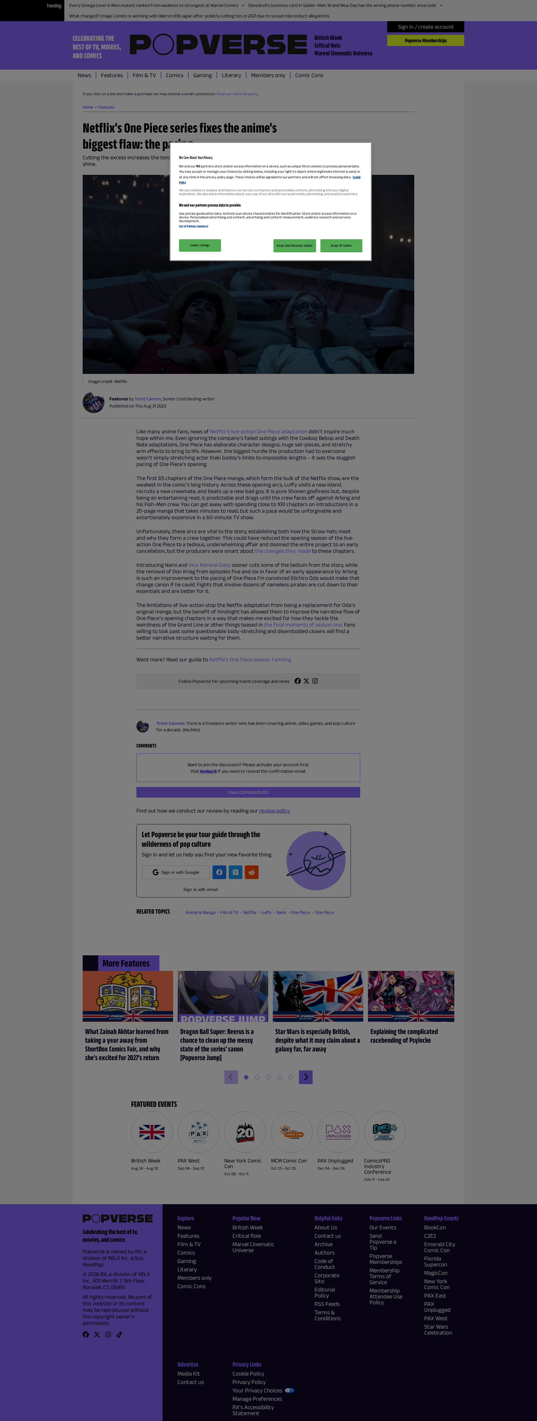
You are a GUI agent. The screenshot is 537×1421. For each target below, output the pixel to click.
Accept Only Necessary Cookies (295, 245)
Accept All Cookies (341, 245)
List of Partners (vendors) (193, 226)
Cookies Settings (199, 245)
